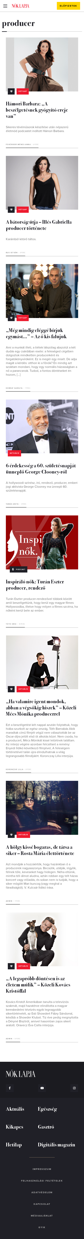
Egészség (47, 1108)
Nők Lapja (20, 5)
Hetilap (23, 91)
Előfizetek (68, 5)
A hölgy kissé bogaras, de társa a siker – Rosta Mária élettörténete (40, 850)
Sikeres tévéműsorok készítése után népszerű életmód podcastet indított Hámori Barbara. (37, 129)
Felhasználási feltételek (42, 1180)
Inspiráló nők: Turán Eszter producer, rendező (35, 584)
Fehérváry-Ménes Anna (18, 144)
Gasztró (46, 1126)
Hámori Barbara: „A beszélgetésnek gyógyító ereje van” (37, 109)
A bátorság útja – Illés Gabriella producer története (39, 224)
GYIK (42, 1227)
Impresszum (42, 1169)
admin (9, 901)
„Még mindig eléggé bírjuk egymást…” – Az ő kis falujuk (36, 333)
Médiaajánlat (42, 1215)
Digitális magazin (56, 1144)
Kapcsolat (42, 1204)
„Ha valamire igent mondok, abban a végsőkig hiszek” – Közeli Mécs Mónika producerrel (41, 707)
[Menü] (5, 6)
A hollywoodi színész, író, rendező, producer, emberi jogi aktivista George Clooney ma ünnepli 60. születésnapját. (42, 487)
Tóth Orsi (11, 624)
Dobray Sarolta (14, 388)
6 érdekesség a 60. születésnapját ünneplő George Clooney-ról (41, 468)
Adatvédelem (42, 1192)
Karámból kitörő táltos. (21, 239)
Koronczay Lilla (14, 769)
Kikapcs (14, 1126)
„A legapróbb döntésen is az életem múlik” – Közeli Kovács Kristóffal (38, 984)
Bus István (12, 253)
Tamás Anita (12, 504)
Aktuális (14, 453)
